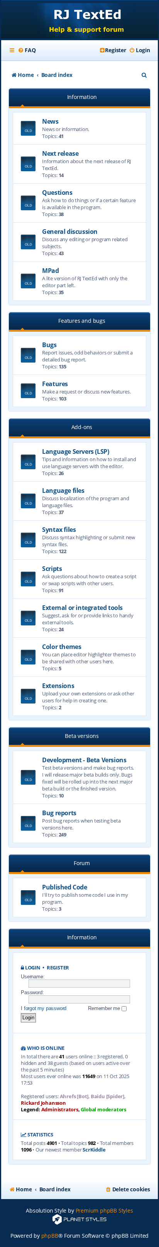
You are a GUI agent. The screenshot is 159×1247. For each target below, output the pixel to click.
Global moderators (103, 1109)
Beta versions (81, 735)
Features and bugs (81, 320)
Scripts (52, 568)
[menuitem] (27, 50)
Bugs (49, 345)
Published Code (64, 887)
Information (82, 97)
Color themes (61, 646)
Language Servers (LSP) (75, 451)
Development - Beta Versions (84, 760)
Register (58, 967)
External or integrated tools (82, 607)
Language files (63, 490)
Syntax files (59, 529)
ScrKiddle (94, 1149)
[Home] (79, 20)
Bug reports (59, 813)
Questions (57, 192)
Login (33, 967)
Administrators (59, 1109)
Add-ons (82, 427)
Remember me (105, 1008)
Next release (60, 153)
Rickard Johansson (43, 1102)
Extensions (58, 685)
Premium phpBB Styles (104, 1210)
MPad (50, 270)
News (50, 121)
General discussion (70, 231)
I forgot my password (43, 1008)
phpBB (49, 1235)
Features (55, 384)
